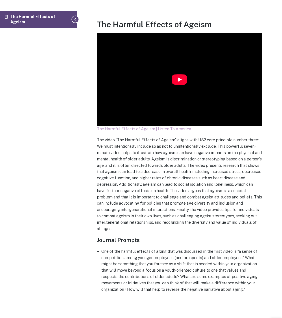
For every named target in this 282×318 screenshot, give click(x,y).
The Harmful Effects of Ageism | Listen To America (144, 129)
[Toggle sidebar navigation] (72, 19)
